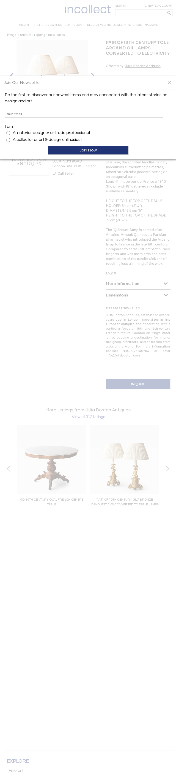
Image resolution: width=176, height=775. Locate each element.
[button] (169, 82)
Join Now (88, 150)
